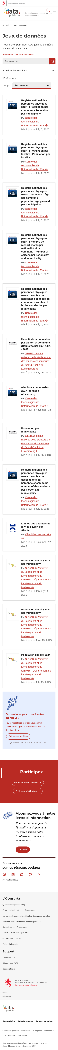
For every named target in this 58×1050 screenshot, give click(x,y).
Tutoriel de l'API (9, 958)
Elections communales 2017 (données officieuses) (35, 391)
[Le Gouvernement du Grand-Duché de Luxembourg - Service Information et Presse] (26, 982)
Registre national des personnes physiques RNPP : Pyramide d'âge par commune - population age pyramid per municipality (35, 196)
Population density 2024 (35, 654)
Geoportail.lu (9, 1021)
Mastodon (22, 875)
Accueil (6, 25)
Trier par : (7, 85)
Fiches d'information (11, 944)
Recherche (52, 61)
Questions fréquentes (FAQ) (14, 905)
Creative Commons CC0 (25, 1046)
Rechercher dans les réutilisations (18, 54)
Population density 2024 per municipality (35, 611)
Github (30, 875)
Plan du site (22, 1035)
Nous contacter (9, 969)
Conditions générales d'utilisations (17, 1030)
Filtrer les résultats (16, 70)
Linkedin (13, 875)
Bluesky (4, 875)
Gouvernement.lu (44, 1021)
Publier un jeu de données (26, 782)
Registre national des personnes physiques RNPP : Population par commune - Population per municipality (35, 107)
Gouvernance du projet (12, 938)
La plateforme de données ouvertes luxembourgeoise (38, 14)
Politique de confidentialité (43, 1030)
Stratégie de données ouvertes (15, 927)
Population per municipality (30, 430)
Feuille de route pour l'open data (15, 933)
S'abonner (22, 849)
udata (5, 992)
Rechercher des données (48, 10)
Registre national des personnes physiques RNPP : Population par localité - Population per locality (35, 151)
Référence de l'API (10, 963)
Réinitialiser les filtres (18, 736)
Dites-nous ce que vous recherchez (29, 742)
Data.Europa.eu (25, 1021)
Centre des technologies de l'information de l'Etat (33, 121)
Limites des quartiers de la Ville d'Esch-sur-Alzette (35, 527)
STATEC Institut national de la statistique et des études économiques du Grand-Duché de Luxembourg (36, 361)
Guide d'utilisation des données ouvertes (19, 910)
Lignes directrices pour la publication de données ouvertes (26, 916)
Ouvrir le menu (54, 10)
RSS (39, 875)
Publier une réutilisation (26, 791)
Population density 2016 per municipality (35, 562)
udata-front (7, 996)
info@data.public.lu (10, 880)
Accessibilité (10, 1035)
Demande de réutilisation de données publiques (22, 922)
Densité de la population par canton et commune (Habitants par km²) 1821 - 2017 (36, 344)
